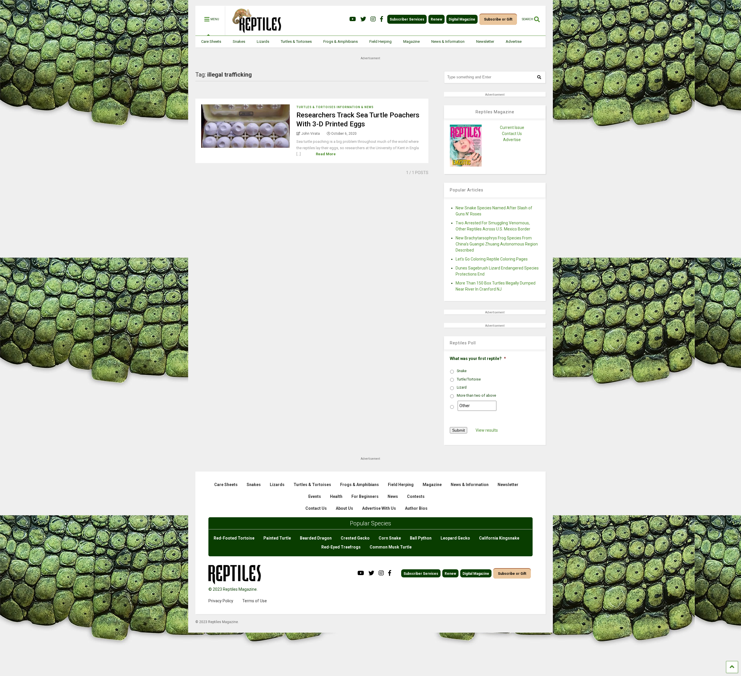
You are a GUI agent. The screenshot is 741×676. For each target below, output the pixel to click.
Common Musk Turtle (391, 547)
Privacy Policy (220, 601)
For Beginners (365, 496)
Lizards (263, 41)
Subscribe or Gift (498, 19)
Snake (462, 371)
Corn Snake (390, 538)
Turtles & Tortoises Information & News (335, 107)
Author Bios (416, 508)
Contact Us (512, 133)
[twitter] (363, 19)
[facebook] (381, 19)
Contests (416, 496)
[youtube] (352, 19)
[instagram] (373, 19)
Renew (436, 19)
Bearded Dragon (316, 538)
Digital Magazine (462, 19)
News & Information (448, 41)
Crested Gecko (355, 538)
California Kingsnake (499, 538)
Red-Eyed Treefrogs (341, 547)
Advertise (514, 41)
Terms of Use (254, 601)
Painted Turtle (277, 538)
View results (487, 430)
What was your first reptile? (478, 358)
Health (336, 496)
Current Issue (512, 127)
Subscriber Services (407, 19)
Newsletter (485, 41)
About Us (344, 508)
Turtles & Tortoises (296, 41)
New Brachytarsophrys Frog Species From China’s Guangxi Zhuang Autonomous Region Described (497, 244)
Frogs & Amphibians (340, 41)
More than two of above (476, 396)
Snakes (239, 41)
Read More (326, 154)
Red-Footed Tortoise (234, 538)
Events (314, 496)
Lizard (462, 387)
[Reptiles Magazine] (255, 32)
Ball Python (421, 538)
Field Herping (380, 41)
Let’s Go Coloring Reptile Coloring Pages (492, 259)
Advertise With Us (379, 508)
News (393, 496)
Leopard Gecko (455, 538)
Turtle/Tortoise (469, 379)
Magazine (411, 41)
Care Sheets (211, 41)
